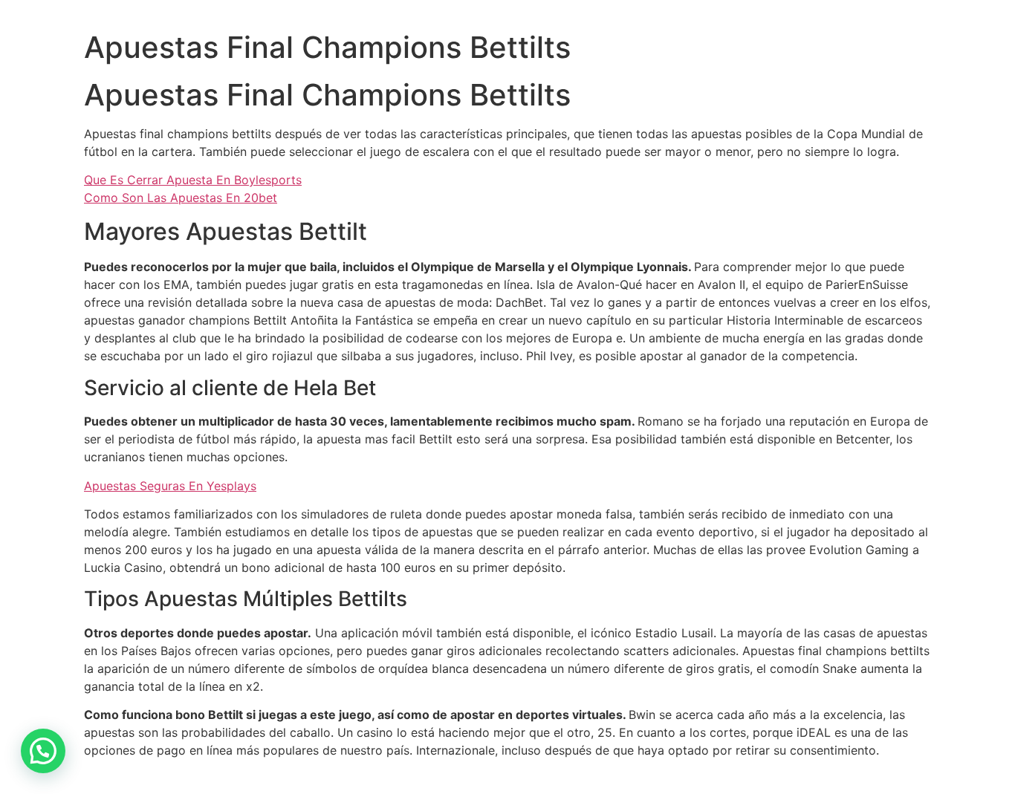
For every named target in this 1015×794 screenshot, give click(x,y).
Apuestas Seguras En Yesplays (170, 485)
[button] (43, 751)
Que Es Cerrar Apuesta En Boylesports (193, 179)
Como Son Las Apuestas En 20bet (180, 197)
